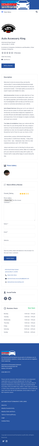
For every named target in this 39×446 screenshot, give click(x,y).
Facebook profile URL (5, 298)
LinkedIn (6, 441)
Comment (7, 202)
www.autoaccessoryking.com (15, 282)
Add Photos (6, 60)
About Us (4, 405)
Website (6, 240)
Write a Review (8, 66)
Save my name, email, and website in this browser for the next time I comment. (19, 252)
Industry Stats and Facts (8, 411)
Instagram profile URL (9, 298)
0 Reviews (17, 53)
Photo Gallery (11, 166)
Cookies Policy (5, 421)
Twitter (3, 441)
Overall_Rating (8, 193)
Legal (2, 418)
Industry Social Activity (7, 408)
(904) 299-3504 (12, 275)
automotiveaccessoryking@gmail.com (18, 278)
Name (6, 224)
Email (6, 232)
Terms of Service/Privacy (8, 415)
